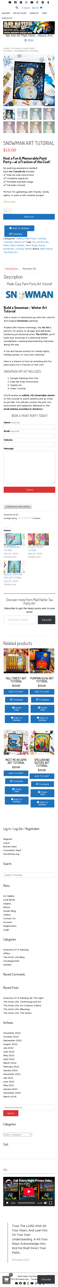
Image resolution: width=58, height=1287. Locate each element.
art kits (40, 241)
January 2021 (10, 1089)
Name (12, 422)
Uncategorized (11, 960)
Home (6, 48)
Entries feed (9, 846)
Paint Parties (17, 245)
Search (10, 1113)
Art (34, 241)
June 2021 (9, 1081)
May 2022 (8, 1055)
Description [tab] (11, 268)
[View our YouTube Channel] (31, 2)
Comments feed (12, 850)
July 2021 (8, 1077)
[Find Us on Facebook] (15, 2)
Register (7, 839)
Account (7, 922)
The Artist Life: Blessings (16, 1009)
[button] (50, 59)
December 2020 (12, 1092)
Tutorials (16, 48)
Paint (6, 245)
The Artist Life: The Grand (17, 1012)
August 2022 (10, 1044)
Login (6, 929)
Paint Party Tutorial (35, 238)
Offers (6, 953)
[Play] (7, 1203)
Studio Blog (9, 910)
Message (9, 448)
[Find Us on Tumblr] (48, 2)
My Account (20, 13)
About (6, 907)
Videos (7, 914)
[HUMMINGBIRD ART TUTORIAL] (14, 539)
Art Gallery (8, 895)
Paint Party (31, 245)
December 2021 (12, 1074)
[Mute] (45, 1203)
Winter (28, 248)
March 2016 (9, 1096)
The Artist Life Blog (13, 957)
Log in (6, 842)
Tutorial (19, 248)
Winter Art (19, 241)
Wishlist (34, 13)
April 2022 (9, 1059)
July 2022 (8, 1047)
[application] (29, 1191)
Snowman (8, 248)
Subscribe (46, 619)
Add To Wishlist (20, 228)
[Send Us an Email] (10, 2)
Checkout (7, 18)
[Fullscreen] (50, 1203)
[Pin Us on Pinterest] (42, 2)
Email (11, 431)
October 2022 (11, 1036)
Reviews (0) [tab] (29, 268)
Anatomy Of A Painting (16, 949)
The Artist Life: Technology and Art (22, 1001)
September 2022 (12, 1040)
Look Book (9, 899)
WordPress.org (11, 854)
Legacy (7, 903)
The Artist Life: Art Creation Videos (22, 1005)
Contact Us (9, 918)
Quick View (17, 708)
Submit (29, 489)
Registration (9, 925)
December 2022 (12, 1032)
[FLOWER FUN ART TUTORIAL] (38, 539)
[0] (6, 1280)
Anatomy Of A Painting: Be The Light (23, 997)
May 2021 (8, 1085)
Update (7, 964)
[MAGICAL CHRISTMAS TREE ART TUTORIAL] (14, 567)
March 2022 (9, 1062)
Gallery (6, 13)
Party (41, 245)
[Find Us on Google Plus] (21, 2)
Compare (17, 233)
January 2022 (10, 1070)
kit (47, 241)
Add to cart (29, 216)
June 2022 (9, 1051)
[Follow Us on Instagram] (37, 2)
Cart (44, 13)
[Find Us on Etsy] (26, 2)
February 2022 (11, 1066)
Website (8, 439)
